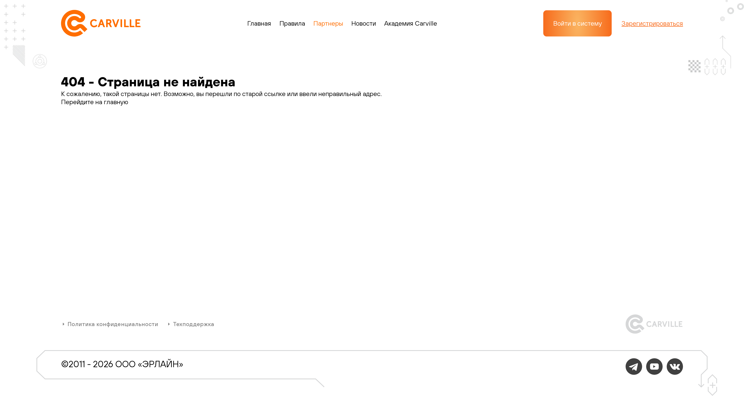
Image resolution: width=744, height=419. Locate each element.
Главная (259, 23)
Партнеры (328, 23)
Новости (363, 23)
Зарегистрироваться (652, 23)
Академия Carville (410, 23)
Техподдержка (193, 324)
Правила (292, 23)
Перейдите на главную (94, 102)
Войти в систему (577, 23)
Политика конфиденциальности (113, 324)
